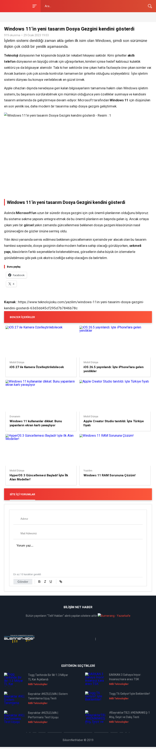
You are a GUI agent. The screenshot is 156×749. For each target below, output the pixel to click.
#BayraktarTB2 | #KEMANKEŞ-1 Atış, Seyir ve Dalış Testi (129, 715)
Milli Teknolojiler (38, 684)
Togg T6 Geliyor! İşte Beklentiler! (129, 693)
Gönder (22, 581)
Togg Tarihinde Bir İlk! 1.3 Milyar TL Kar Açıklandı (48, 677)
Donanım (15, 416)
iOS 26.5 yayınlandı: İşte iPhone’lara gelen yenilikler (113, 369)
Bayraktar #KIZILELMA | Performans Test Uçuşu (43, 715)
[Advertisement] (51, 16)
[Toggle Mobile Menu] (33, 5)
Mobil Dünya (17, 362)
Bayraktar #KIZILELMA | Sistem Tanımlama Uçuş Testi (48, 696)
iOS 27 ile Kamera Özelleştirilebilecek (37, 367)
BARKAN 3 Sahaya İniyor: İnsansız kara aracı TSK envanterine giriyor (125, 677)
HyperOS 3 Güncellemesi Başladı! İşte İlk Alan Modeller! (39, 477)
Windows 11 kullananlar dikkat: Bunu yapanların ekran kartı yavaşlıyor (36, 423)
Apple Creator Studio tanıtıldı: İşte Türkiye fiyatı (113, 423)
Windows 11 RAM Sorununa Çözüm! (109, 475)
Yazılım (87, 470)
